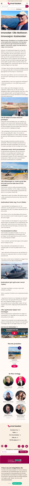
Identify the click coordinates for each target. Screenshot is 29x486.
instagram (22, 446)
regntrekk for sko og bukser (17, 315)
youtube (26, 446)
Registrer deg (23, 451)
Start (8, 9)
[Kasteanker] (14, 179)
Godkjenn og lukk (17, 483)
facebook (18, 446)
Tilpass (9, 483)
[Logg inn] (5, 446)
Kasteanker (20, 36)
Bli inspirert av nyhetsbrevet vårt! (14, 449)
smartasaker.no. (5, 315)
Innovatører (12, 9)
